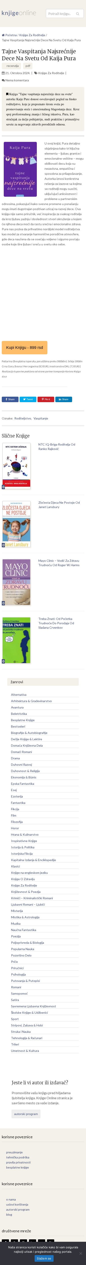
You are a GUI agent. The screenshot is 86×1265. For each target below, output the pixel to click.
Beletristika (19, 713)
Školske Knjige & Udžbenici (29, 1012)
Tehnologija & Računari (26, 1038)
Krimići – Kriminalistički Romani (32, 898)
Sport (15, 1019)
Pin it (47, 399)
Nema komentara (17, 80)
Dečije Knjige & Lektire (26, 739)
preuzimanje (14, 1152)
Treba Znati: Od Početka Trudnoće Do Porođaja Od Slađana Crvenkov (56, 623)
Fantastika (18, 803)
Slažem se (44, 1258)
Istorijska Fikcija (22, 853)
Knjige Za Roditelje (51, 73)
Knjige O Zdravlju (23, 879)
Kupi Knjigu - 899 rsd (24, 347)
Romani (16, 987)
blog (9, 1214)
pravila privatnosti (18, 1162)
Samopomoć (19, 993)
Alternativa (18, 694)
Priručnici (17, 968)
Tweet (29, 399)
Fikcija (15, 809)
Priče (14, 961)
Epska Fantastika (22, 783)
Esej (14, 790)
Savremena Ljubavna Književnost (33, 1006)
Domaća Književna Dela (27, 745)
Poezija (16, 936)
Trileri (15, 1044)
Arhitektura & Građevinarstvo (31, 701)
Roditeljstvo (22, 418)
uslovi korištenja (17, 1204)
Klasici (15, 866)
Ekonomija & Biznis (23, 777)
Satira (15, 1000)
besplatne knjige (17, 1167)
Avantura (17, 707)
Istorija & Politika (22, 847)
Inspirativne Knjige (24, 841)
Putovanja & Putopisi (25, 981)
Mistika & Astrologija (25, 917)
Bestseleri (18, 726)
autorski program (26, 1114)
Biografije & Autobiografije (29, 733)
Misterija (17, 911)
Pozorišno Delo (21, 955)
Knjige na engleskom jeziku (29, 872)
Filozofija (17, 822)
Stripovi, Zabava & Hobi (27, 1025)
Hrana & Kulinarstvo (25, 834)
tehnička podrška (17, 1157)
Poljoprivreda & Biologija (27, 942)
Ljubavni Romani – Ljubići (28, 904)
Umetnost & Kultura (25, 1051)
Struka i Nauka (21, 1031)
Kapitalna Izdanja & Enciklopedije (33, 860)
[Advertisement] (43, 294)
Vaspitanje (41, 418)
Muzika (16, 923)
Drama (15, 758)
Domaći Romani (21, 752)
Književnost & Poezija (26, 892)
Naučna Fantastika (23, 930)
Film (13, 815)
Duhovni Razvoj (21, 764)
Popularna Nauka (22, 949)
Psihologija (18, 974)
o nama (11, 1199)
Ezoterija (17, 796)
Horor (15, 828)
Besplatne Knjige (23, 720)
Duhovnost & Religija (25, 771)
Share (11, 399)
